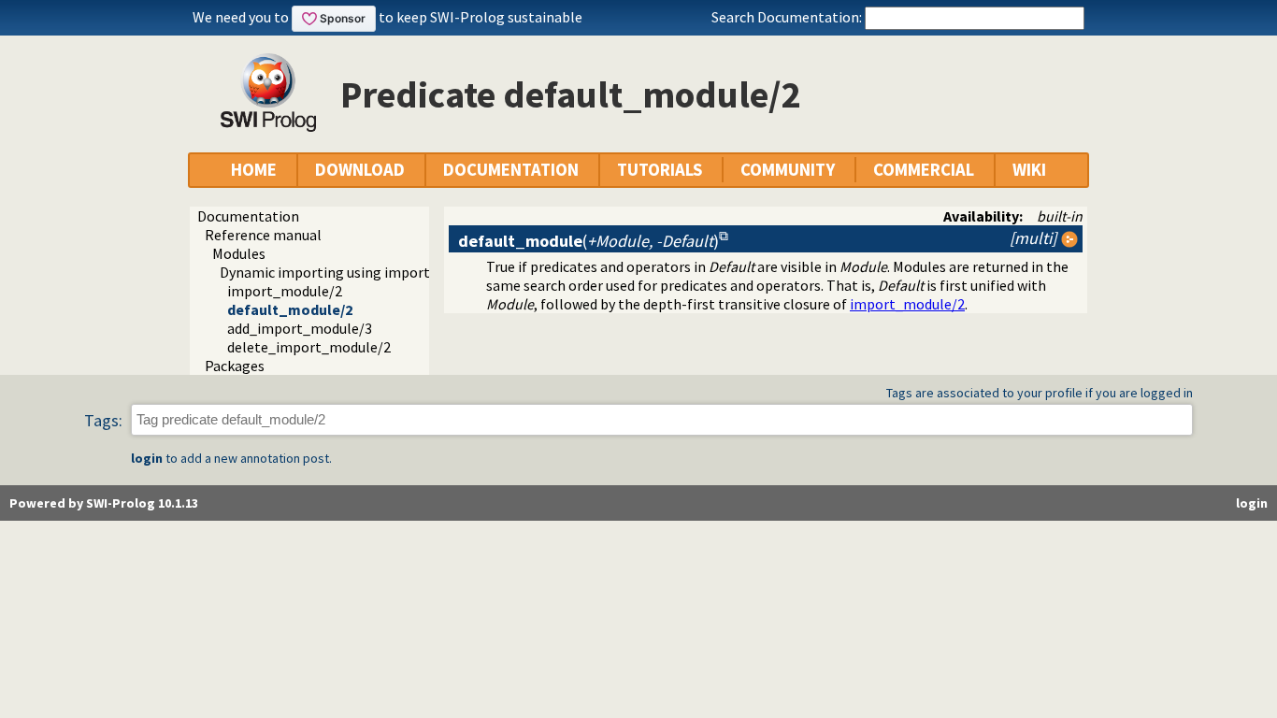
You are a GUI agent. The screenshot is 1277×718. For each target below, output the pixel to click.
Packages (235, 365)
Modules (238, 253)
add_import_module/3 (299, 328)
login (147, 458)
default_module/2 (289, 309)
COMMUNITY (787, 169)
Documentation (248, 216)
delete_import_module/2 (309, 346)
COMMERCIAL (923, 169)
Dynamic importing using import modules (354, 272)
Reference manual (263, 234)
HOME (254, 169)
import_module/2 (284, 290)
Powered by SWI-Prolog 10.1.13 (103, 503)
